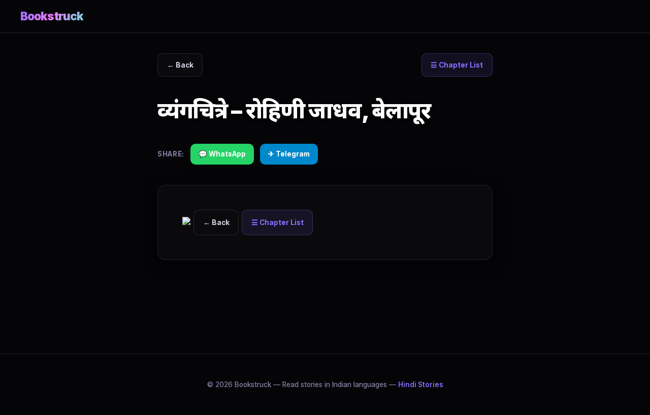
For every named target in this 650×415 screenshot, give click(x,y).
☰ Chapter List (457, 65)
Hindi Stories (420, 384)
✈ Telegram (289, 154)
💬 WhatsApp (222, 154)
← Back (180, 65)
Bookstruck (51, 16)
